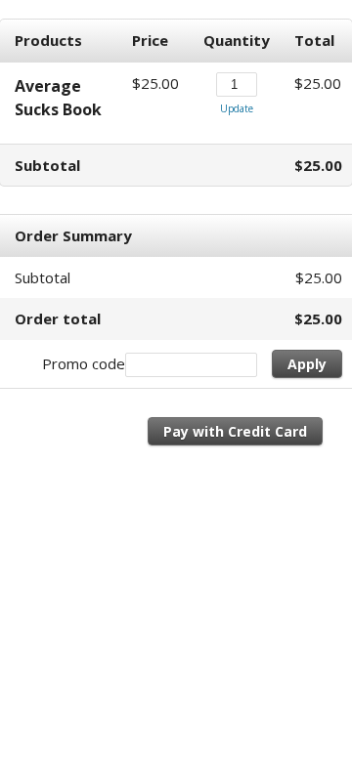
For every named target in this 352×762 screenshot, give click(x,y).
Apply (307, 364)
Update (236, 108)
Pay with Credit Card (235, 431)
